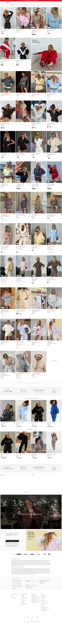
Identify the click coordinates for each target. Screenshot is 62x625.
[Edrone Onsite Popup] (31, 312)
